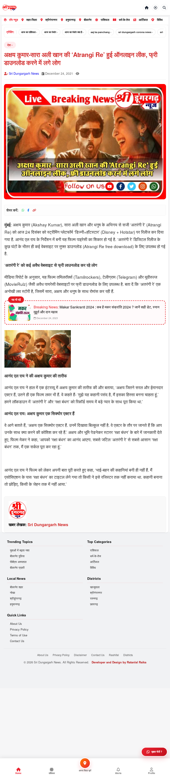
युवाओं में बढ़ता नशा (19, 550)
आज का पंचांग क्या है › (66, 32)
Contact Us (17, 641)
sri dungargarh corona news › (128, 32)
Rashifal (114, 655)
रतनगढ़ (94, 598)
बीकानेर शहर (16, 587)
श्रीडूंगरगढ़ (15, 598)
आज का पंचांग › (43, 32)
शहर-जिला (31, 20)
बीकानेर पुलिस (17, 556)
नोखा (12, 593)
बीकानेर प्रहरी (17, 568)
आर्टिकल (143, 20)
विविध (160, 20)
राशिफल (105, 20)
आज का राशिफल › (22, 32)
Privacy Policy (19, 629)
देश (9, 45)
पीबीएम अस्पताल (18, 562)
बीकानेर (88, 20)
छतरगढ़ (94, 604)
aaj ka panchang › (93, 32)
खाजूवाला (95, 587)
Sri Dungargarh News (24, 73)
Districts (128, 655)
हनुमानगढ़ (70, 20)
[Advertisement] (85, 719)
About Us (16, 624)
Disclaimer (80, 655)
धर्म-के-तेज (124, 20)
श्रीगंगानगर (51, 20)
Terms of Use (18, 635)
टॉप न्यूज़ (13, 20)
